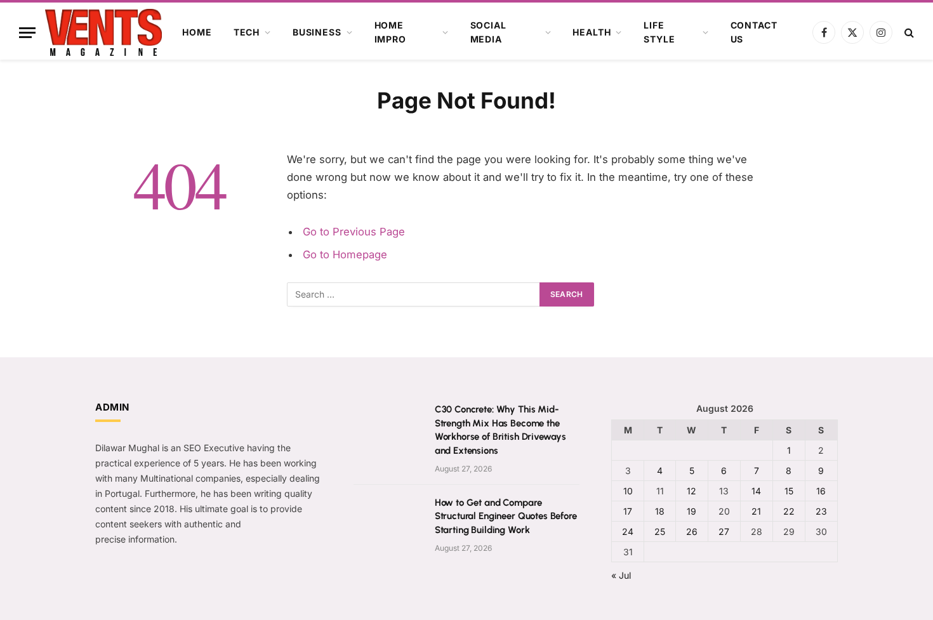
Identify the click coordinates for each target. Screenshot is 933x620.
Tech (247, 32)
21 (756, 511)
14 (756, 490)
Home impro (390, 32)
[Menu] (27, 32)
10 (628, 490)
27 (723, 531)
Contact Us (754, 32)
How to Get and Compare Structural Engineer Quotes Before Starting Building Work (506, 516)
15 (788, 490)
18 (660, 511)
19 (691, 511)
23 (821, 511)
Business (317, 32)
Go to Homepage (345, 254)
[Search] (908, 32)
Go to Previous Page (354, 231)
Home (196, 32)
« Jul (621, 575)
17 (627, 511)
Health (591, 32)
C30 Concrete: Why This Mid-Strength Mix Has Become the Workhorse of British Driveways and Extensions (501, 430)
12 (691, 490)
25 (659, 531)
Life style (659, 32)
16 (821, 490)
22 (789, 511)
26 (692, 531)
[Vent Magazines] (103, 32)
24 (627, 531)
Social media (488, 32)
